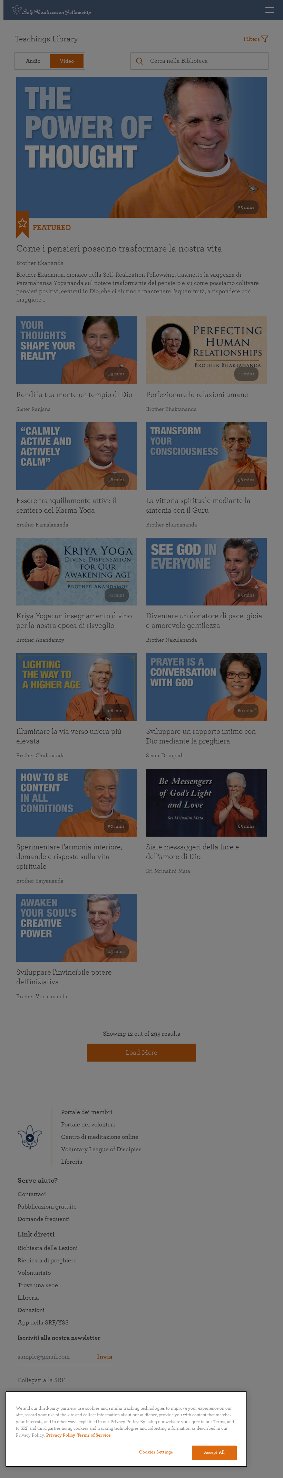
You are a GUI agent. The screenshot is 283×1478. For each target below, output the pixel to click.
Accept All (214, 1452)
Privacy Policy (60, 1435)
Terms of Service (94, 1435)
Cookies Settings (156, 1452)
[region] (126, 1429)
